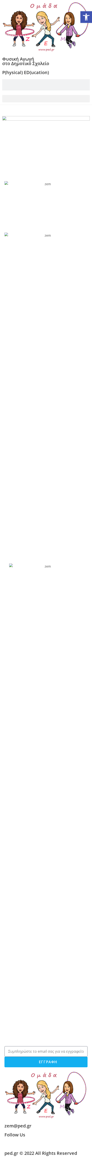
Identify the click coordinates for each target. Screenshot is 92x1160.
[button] (46, 98)
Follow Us (14, 1135)
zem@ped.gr (17, 1126)
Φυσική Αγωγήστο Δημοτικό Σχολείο (25, 61)
